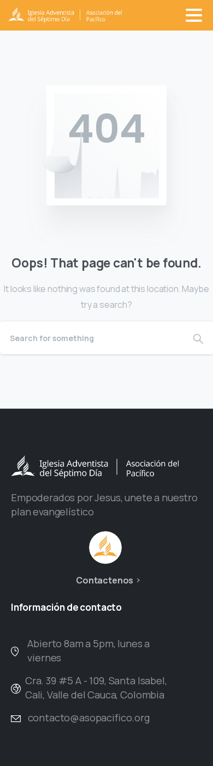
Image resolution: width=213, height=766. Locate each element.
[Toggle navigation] (194, 15)
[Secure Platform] (105, 547)
